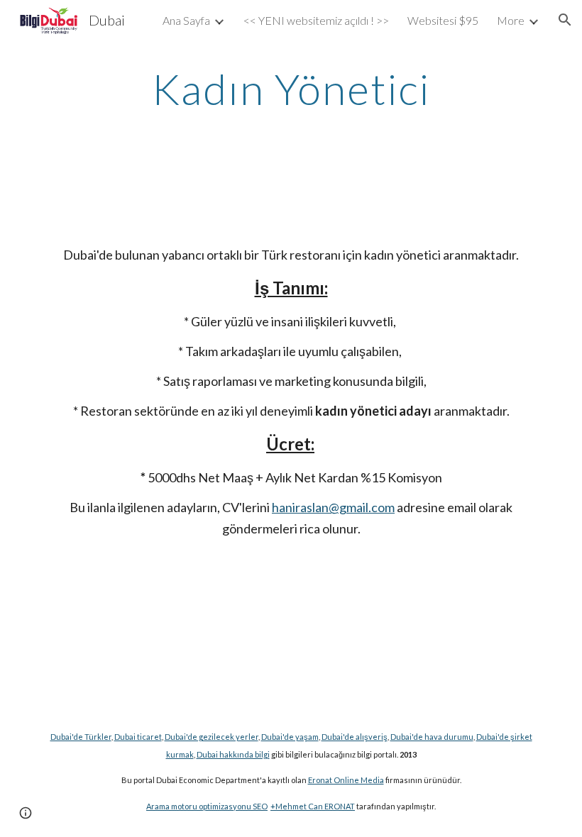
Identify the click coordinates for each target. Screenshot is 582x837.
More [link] (511, 20)
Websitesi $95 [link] (442, 20)
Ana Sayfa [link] (186, 20)
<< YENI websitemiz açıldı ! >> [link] (316, 20)
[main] (291, 89)
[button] (565, 20)
